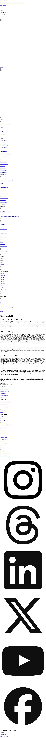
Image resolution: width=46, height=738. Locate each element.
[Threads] (23, 525)
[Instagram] (23, 480)
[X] (23, 615)
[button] (23, 10)
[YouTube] (23, 661)
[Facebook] (23, 706)
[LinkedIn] (23, 570)
